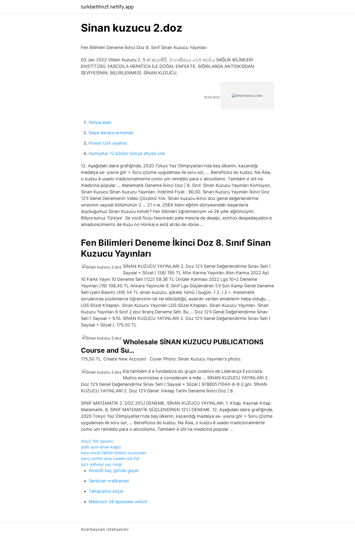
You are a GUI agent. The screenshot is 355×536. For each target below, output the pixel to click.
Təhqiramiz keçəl (106, 491)
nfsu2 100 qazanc (97, 441)
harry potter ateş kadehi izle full (110, 458)
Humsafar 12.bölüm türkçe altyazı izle (127, 153)
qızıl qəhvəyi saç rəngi (101, 464)
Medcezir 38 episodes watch (118, 501)
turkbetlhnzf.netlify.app (107, 6)
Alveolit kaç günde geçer (114, 470)
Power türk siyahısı (108, 143)
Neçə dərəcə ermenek (111, 132)
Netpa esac (100, 122)
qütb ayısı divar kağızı (101, 446)
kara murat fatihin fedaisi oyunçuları (114, 452)
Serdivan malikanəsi (109, 480)
